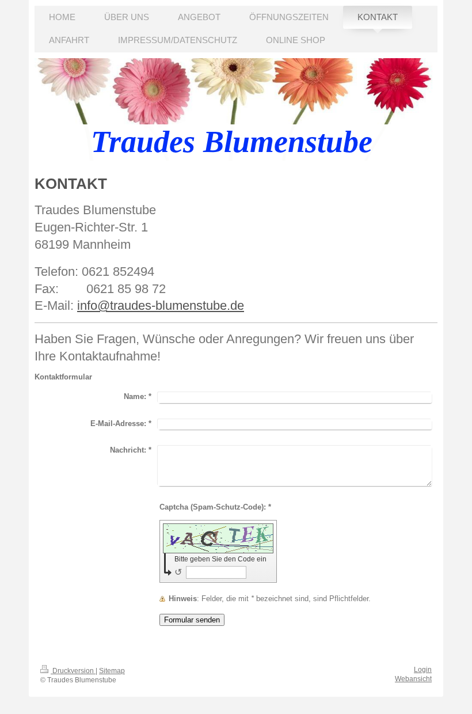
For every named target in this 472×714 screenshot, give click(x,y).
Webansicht (413, 679)
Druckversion (73, 671)
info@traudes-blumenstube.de (160, 305)
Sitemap (112, 671)
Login (423, 670)
